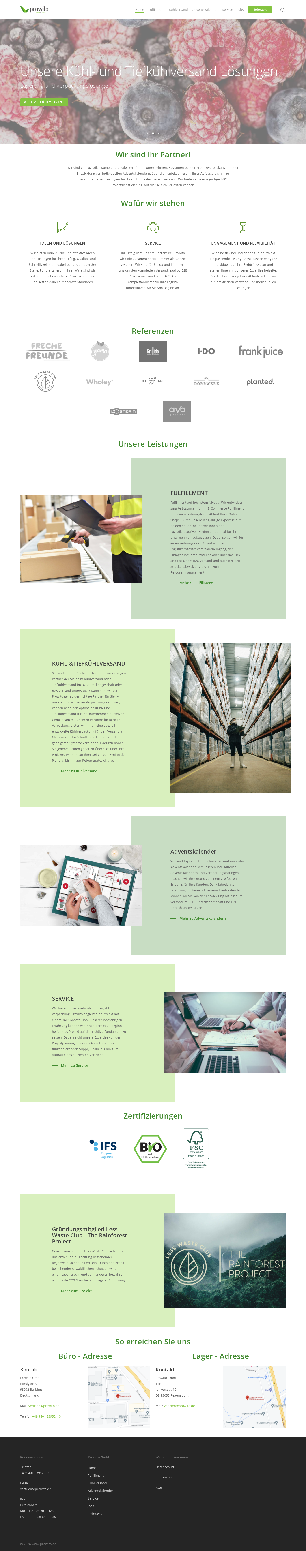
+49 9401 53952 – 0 (46, 1416)
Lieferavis (260, 9)
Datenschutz (165, 1467)
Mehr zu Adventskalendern (50, 102)
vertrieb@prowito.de (43, 1406)
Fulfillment (156, 9)
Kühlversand (178, 9)
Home (139, 9)
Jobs (240, 9)
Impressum (165, 1477)
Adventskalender (205, 9)
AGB (159, 1487)
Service (227, 9)
